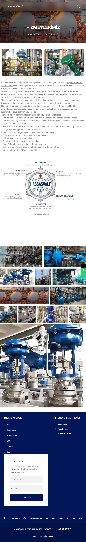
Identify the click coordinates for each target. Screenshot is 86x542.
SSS (8, 441)
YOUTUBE (57, 518)
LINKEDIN (15, 518)
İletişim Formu (47, 536)
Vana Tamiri (62, 425)
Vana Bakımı (63, 429)
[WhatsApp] (83, 270)
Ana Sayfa (33, 34)
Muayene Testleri (65, 433)
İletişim (10, 447)
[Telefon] (83, 275)
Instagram (35, 518)
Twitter (77, 518)
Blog (8, 452)
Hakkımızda (11, 430)
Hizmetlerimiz (12, 436)
